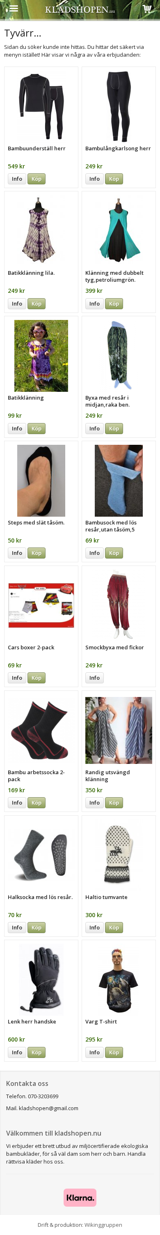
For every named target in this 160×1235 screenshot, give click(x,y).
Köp (36, 178)
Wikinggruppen (103, 1224)
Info (17, 178)
